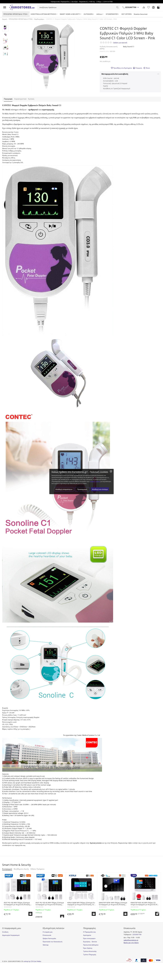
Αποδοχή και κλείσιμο (100, 489)
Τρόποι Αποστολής (90, 951)
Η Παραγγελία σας (89, 932)
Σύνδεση (5, 932)
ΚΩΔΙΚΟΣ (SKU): (104, 51)
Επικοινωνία (47, 935)
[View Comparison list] (143, 7)
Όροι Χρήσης (87, 948)
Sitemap (45, 945)
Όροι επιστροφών (89, 938)
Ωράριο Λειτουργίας (49, 938)
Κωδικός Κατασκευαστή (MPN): (108, 48)
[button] (146, 68)
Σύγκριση (139, 68)
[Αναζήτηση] (117, 7)
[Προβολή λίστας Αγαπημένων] (148, 7)
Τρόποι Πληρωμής (89, 954)
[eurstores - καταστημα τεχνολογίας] (21, 7)
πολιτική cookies (95, 481)
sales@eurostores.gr (131, 940)
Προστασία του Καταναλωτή (52, 942)
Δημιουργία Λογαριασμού (11, 935)
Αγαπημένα (87, 935)
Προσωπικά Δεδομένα (90, 945)
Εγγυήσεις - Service (90, 942)
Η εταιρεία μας (48, 932)
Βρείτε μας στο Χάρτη (131, 943)
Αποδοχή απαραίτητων (63, 489)
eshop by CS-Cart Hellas (32, 961)
